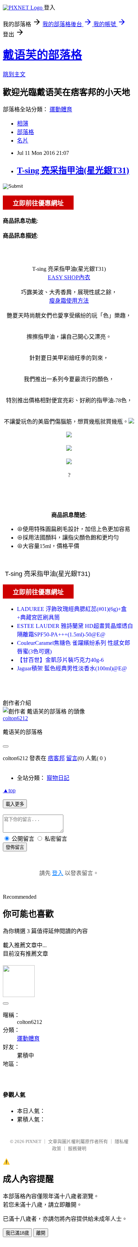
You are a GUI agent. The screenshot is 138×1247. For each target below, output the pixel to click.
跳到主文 (14, 74)
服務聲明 (77, 1148)
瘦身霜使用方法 (69, 301)
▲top (9, 790)
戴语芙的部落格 (42, 54)
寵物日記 (58, 778)
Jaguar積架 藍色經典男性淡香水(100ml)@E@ (72, 668)
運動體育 (61, 109)
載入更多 (15, 804)
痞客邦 (56, 758)
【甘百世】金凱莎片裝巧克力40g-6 (60, 660)
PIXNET (33, 1141)
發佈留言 (15, 847)
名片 (22, 141)
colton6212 (15, 718)
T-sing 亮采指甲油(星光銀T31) (73, 170)
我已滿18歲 (17, 1233)
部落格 (25, 132)
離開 (40, 1233)
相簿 (22, 124)
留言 (71, 758)
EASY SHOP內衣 (69, 277)
